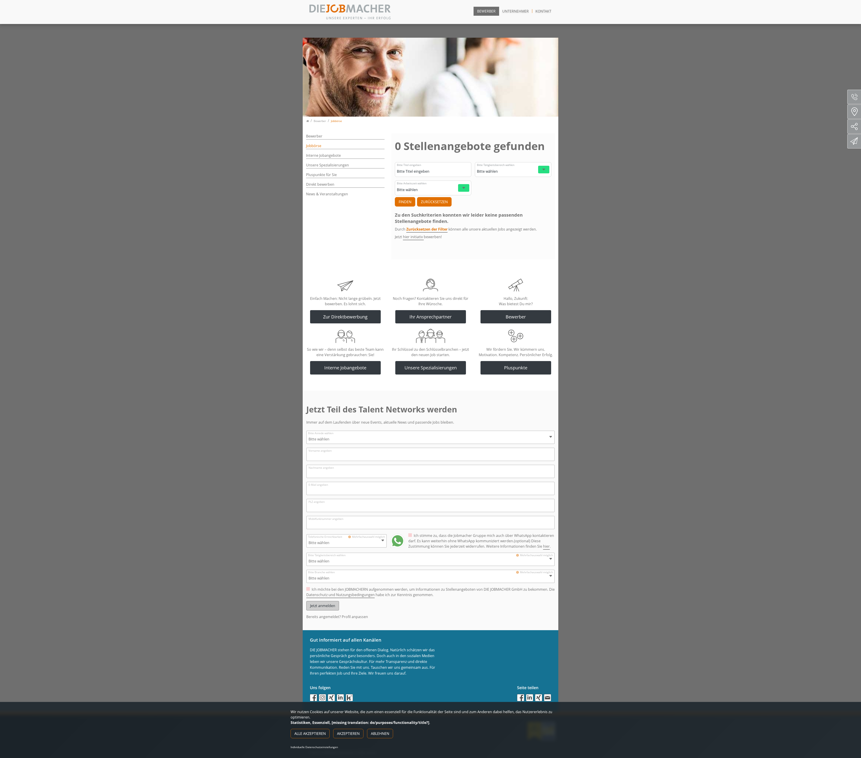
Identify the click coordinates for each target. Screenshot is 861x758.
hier (546, 546)
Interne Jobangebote (323, 155)
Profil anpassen (355, 616)
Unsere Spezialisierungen (327, 165)
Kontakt (543, 11)
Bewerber (486, 11)
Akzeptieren (348, 733)
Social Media (854, 126)
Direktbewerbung (854, 141)
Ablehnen (380, 733)
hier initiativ (413, 236)
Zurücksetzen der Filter (427, 229)
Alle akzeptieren (310, 733)
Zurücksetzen (434, 201)
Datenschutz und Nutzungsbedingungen (340, 594)
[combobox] (432, 171)
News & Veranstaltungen (327, 194)
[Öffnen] (543, 169)
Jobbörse (313, 145)
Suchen (405, 202)
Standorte (854, 112)
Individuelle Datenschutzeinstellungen (314, 747)
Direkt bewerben (320, 184)
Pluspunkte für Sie (321, 174)
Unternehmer (515, 11)
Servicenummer (854, 97)
